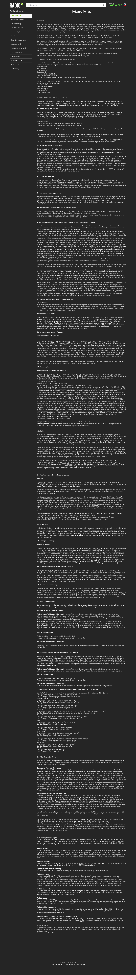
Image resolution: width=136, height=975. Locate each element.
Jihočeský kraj (16, 24)
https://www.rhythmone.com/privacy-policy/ (63, 733)
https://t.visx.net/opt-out (51, 751)
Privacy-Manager (56, 964)
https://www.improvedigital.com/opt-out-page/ (59, 740)
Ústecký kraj (15, 64)
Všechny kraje (16, 15)
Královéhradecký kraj (18, 40)
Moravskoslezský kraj (18, 48)
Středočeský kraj (16, 60)
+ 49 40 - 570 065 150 (49, 74)
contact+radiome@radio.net (47, 182)
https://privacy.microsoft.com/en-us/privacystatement (56, 823)
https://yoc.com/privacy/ (56, 750)
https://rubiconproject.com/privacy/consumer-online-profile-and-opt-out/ (69, 713)
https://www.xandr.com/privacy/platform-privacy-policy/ (67, 717)
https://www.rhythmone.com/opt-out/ (56, 735)
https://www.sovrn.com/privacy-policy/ (61, 722)
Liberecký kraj (16, 44)
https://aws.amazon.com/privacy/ (76, 328)
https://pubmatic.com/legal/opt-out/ (56, 730)
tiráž (84, 964)
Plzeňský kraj (15, 56)
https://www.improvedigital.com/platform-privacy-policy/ (67, 739)
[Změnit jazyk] (125, 4)
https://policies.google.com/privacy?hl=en (89, 407)
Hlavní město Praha (17, 20)
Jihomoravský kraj (17, 28)
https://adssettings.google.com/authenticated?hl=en (61, 697)
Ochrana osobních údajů (72, 964)
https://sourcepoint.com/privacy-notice (81, 363)
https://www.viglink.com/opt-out (54, 724)
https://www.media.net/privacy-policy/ (60, 744)
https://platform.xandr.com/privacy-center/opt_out (61, 718)
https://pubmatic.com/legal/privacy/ (60, 728)
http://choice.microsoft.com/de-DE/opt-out (52, 830)
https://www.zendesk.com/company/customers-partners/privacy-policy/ (62, 517)
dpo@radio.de (47, 92)
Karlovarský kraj (16, 32)
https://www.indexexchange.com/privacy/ (62, 706)
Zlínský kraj (15, 69)
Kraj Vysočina (15, 36)
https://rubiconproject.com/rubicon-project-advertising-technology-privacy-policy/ (76, 711)
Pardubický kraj (16, 52)
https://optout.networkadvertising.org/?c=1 (58, 708)
